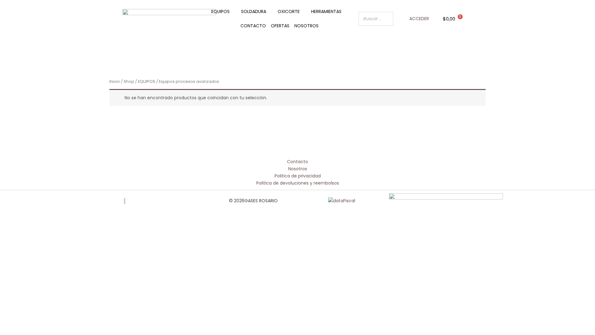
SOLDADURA (253, 11)
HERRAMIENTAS (326, 11)
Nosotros (306, 26)
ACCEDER (419, 19)
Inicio (114, 81)
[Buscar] (387, 18)
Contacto (253, 26)
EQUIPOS (220, 11)
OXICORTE (289, 11)
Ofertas (280, 26)
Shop (129, 81)
